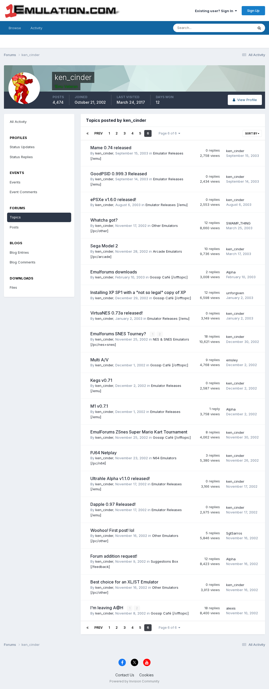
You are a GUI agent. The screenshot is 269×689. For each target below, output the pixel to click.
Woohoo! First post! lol (112, 530)
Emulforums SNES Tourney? (118, 333)
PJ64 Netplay (103, 452)
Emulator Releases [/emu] (167, 205)
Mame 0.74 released (110, 147)
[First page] (87, 133)
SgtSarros (234, 533)
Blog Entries (19, 252)
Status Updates (234, 28)
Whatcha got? (104, 220)
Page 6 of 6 (168, 133)
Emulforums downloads (113, 271)
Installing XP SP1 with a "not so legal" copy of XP (138, 292)
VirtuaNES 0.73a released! (116, 313)
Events (15, 182)
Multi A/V (99, 359)
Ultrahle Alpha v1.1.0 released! (120, 478)
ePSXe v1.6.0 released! (113, 199)
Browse (15, 28)
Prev (98, 133)
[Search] (259, 28)
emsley (232, 360)
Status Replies (21, 157)
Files (13, 287)
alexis (231, 608)
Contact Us (124, 675)
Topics (15, 217)
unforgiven (235, 293)
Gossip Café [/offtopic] (169, 277)
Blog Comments (22, 262)
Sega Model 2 (104, 245)
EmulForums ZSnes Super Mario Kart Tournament (138, 432)
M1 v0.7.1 (99, 406)
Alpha (231, 272)
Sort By (251, 133)
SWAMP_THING (238, 223)
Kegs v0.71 (101, 380)
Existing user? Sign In (215, 11)
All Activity (18, 121)
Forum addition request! (113, 556)
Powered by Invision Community (134, 681)
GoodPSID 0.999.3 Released (118, 173)
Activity (36, 28)
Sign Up (253, 10)
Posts (14, 227)
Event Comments (23, 192)
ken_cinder (104, 153)
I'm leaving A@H (107, 607)
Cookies (146, 675)
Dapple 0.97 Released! (113, 504)
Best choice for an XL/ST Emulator (124, 582)
